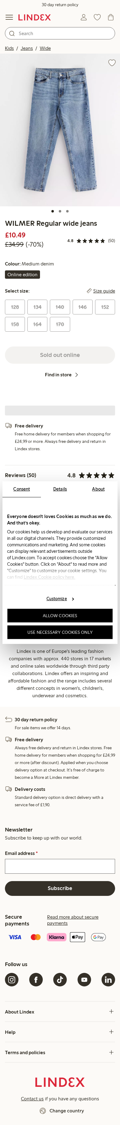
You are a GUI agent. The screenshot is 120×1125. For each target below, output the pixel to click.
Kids (9, 48)
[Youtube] (84, 979)
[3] (67, 211)
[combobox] (60, 33)
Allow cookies (60, 615)
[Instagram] (11, 979)
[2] (60, 211)
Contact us (32, 1099)
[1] (52, 211)
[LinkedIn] (108, 979)
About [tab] (98, 489)
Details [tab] (60, 489)
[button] (60, 130)
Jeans (27, 48)
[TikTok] (60, 979)
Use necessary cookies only (60, 632)
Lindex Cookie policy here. (49, 577)
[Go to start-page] (34, 17)
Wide (45, 48)
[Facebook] (36, 979)
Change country (67, 1111)
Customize (56, 598)
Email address (21, 853)
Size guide (104, 291)
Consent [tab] (21, 489)
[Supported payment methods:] (60, 937)
